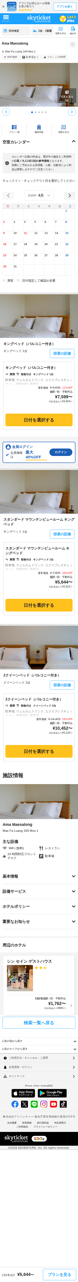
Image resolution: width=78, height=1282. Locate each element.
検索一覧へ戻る (39, 1022)
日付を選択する (39, 420)
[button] (70, 214)
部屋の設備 (62, 353)
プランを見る (59, 1274)
